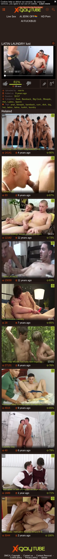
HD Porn (45, 16)
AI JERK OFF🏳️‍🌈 (28, 16)
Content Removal (44, 556)
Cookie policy (16, 558)
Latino (11, 102)
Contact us (28, 556)
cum (38, 104)
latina (16, 107)
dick (44, 104)
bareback (30, 104)
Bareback (26, 99)
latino (9, 107)
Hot (4, 102)
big (49, 104)
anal (13, 104)
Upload (44, 558)
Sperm (18, 102)
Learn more (44, 4)
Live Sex (11, 16)
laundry (32, 107)
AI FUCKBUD (28, 21)
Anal (18, 99)
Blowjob (47, 99)
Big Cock (37, 99)
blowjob (20, 104)
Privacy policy (31, 558)
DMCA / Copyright (12, 556)
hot (3, 107)
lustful (24, 107)
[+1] (3, 9)
